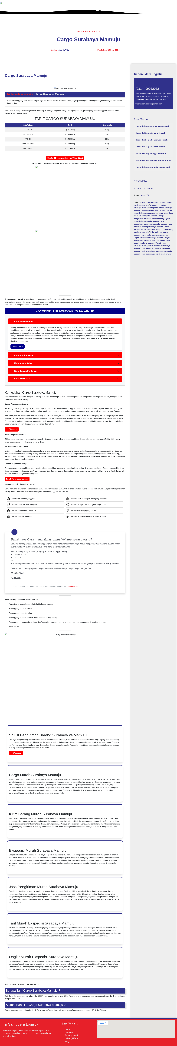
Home (99, 10)
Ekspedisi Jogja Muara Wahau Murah (153, 160)
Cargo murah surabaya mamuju (152, 202)
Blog (171, 10)
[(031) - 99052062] (138, 83)
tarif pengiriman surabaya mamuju (156, 254)
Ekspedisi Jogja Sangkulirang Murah (152, 167)
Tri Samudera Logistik (20, 94)
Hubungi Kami (156, 10)
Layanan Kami (115, 10)
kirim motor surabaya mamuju (154, 235)
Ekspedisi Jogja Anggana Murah (150, 153)
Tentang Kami (136, 10)
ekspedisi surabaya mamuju (153, 210)
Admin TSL (64, 50)
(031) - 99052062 (147, 88)
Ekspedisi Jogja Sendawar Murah (151, 140)
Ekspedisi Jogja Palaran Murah (150, 147)
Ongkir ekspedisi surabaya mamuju (148, 238)
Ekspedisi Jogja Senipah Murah (150, 133)
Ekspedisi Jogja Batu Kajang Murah (152, 126)
